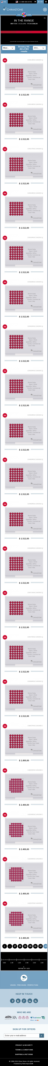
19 (25, 946)
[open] (12, 48)
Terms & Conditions (24, 1050)
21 (35, 946)
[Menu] (45, 9)
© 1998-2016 (13, 1061)
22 (40, 946)
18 (20, 946)
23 (46, 946)
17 (15, 946)
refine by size (24, 968)
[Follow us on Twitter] (18, 1001)
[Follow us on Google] (24, 1001)
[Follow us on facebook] (12, 1001)
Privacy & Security (24, 1045)
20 (30, 946)
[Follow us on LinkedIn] (29, 1001)
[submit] (41, 1036)
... (9, 946)
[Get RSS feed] (35, 1001)
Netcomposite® (27, 1063)
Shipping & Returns (24, 1054)
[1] (45, 18)
